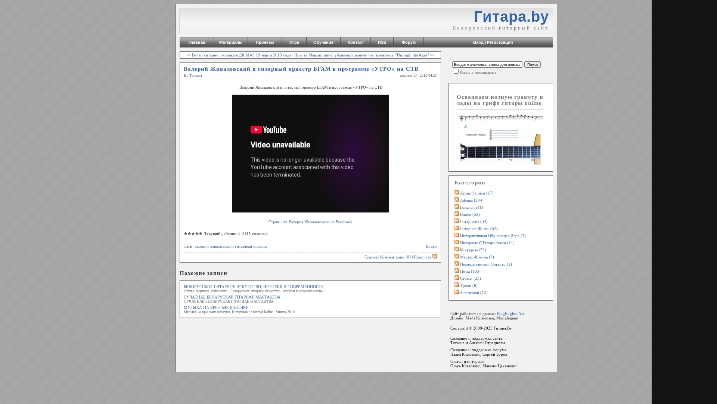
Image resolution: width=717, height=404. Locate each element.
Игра (294, 42)
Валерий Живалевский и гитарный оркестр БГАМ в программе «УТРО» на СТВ (301, 69)
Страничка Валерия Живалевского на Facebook (311, 222)
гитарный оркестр (251, 246)
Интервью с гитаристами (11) (487, 243)
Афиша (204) (472, 200)
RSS (382, 42)
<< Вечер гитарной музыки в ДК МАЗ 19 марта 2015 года (238, 55)
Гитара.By (503, 328)
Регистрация (500, 42)
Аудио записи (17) (477, 193)
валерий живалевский (214, 246)
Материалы (230, 42)
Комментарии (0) (395, 257)
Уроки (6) (469, 285)
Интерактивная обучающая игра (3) (493, 235)
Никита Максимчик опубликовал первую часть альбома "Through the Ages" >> (364, 55)
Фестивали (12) (474, 292)
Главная (197, 42)
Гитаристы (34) (474, 221)
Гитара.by (511, 16)
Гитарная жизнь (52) (479, 228)
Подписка (422, 257)
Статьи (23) (470, 278)
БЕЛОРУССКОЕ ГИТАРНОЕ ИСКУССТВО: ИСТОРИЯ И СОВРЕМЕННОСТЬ (253, 286)
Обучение (323, 42)
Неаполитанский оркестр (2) (486, 264)
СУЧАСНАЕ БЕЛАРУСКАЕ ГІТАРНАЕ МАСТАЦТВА (232, 297)
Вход (478, 42)
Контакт (356, 42)
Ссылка (370, 257)
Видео (431, 246)
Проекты (265, 42)
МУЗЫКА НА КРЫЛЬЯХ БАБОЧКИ (216, 307)
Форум (409, 42)
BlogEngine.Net (510, 313)
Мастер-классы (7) (477, 257)
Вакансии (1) (471, 207)
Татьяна (195, 75)
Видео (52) (470, 214)
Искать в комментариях (478, 72)
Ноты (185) (470, 271)
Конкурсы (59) (473, 250)
